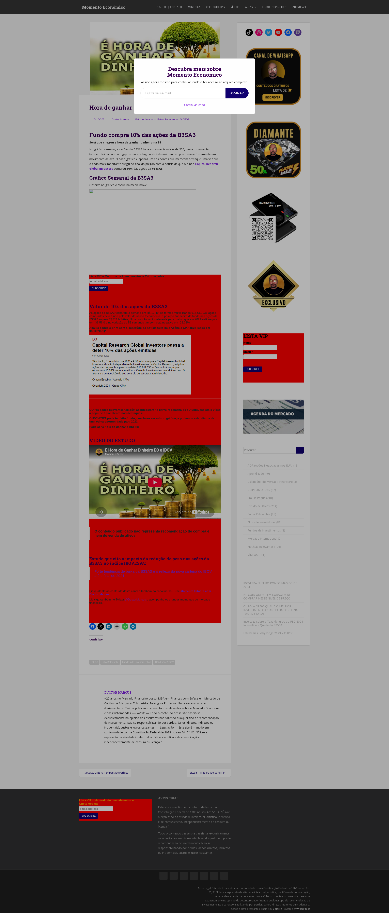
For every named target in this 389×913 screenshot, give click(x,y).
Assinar (237, 93)
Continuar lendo (194, 105)
